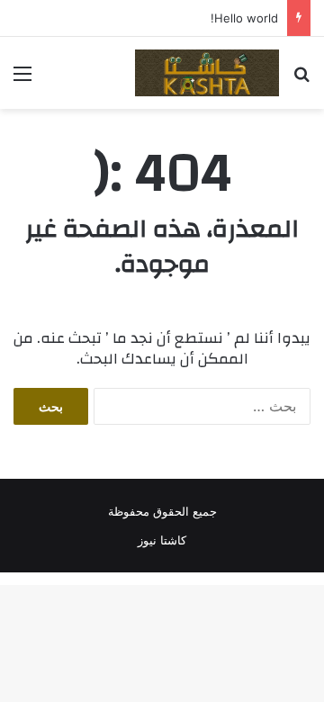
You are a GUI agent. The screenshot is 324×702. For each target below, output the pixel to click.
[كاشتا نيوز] (207, 73)
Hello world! (244, 18)
